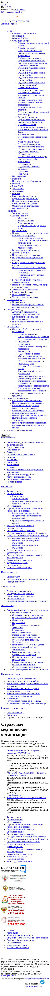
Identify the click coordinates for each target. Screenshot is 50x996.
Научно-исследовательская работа (28, 403)
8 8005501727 (23, 21)
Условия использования (18, 947)
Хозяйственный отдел (28, 142)
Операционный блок (28, 87)
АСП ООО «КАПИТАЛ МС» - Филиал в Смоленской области (26, 774)
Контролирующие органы (24, 203)
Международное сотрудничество (33, 386)
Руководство (24, 351)
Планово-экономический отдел (32, 156)
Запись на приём (9, 24)
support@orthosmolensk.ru (37, 979)
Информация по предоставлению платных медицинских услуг (28, 305)
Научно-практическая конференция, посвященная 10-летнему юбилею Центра (29, 425)
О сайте (10, 930)
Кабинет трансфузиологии (30, 122)
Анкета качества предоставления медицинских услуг (32, 225)
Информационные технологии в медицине (27, 601)
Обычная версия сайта (11, 12)
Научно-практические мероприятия (29, 415)
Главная (5, 438)
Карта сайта (12, 933)
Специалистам (14, 309)
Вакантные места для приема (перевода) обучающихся (31, 377)
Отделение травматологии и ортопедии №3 (31, 79)
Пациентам (12, 211)
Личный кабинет (20, 216)
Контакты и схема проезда (19, 430)
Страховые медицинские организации (30, 233)
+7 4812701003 (8, 21)
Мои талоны (24, 218)
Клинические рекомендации (25, 317)
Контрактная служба (27, 159)
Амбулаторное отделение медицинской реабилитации (31, 59)
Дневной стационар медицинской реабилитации (31, 118)
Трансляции (18, 420)
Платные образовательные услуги (28, 645)
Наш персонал (19, 176)
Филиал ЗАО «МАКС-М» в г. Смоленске (26, 797)
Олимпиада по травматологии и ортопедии (27, 669)
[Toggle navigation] (2, 19)
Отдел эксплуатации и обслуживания (28, 152)
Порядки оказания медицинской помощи (26, 533)
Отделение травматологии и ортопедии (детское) (31, 83)
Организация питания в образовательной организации (32, 389)
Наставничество (20, 208)
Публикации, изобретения (24, 418)
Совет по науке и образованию (27, 400)
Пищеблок (23, 174)
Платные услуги (14, 299)
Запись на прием (20, 213)
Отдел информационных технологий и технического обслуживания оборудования (31, 146)
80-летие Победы (20, 38)
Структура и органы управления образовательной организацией (33, 337)
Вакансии (17, 179)
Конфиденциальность (17, 945)
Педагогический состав (29, 354)
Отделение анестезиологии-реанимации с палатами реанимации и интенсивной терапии (31, 94)
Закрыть (5, 435)
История (16, 184)
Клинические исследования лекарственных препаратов (25, 406)
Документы (23, 341)
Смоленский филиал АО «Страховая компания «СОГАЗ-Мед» (24, 752)
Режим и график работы (23, 235)
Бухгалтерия (24, 161)
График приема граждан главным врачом (29, 246)
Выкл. (22, 9)
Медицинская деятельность (20, 935)
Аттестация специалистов (24, 312)
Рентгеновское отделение (30, 100)
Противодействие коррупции (26, 201)
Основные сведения (27, 334)
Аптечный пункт (26, 134)
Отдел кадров (24, 164)
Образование (13, 326)
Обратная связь (19, 230)
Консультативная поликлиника (32, 63)
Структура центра (20, 41)
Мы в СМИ (17, 186)
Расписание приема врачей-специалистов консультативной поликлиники (33, 240)
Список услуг (18, 302)
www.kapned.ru (14, 795)
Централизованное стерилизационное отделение (32, 125)
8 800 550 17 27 (8, 976)
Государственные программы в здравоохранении (27, 281)
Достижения (18, 188)
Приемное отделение (28, 65)
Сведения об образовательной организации (27, 610)
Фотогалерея (18, 191)
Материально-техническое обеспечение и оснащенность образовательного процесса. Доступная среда (32, 360)
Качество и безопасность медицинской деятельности (25, 197)
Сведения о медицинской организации (24, 34)
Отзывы (16, 193)
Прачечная (23, 171)
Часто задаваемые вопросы (25, 297)
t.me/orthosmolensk (33, 986)
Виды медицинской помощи (25, 250)
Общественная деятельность (25, 206)
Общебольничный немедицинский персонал (30, 49)
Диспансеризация (20, 253)
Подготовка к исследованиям (26, 255)
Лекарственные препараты (25, 290)
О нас (9, 31)
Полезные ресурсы (21, 294)
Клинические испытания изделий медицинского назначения (28, 411)
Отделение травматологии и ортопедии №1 (31, 69)
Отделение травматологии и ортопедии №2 (31, 74)
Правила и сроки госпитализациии (29, 267)
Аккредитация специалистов (26, 314)
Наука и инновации (16, 398)
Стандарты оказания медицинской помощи (27, 535)
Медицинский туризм (22, 292)
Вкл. (16, 9)
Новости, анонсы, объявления (26, 181)
